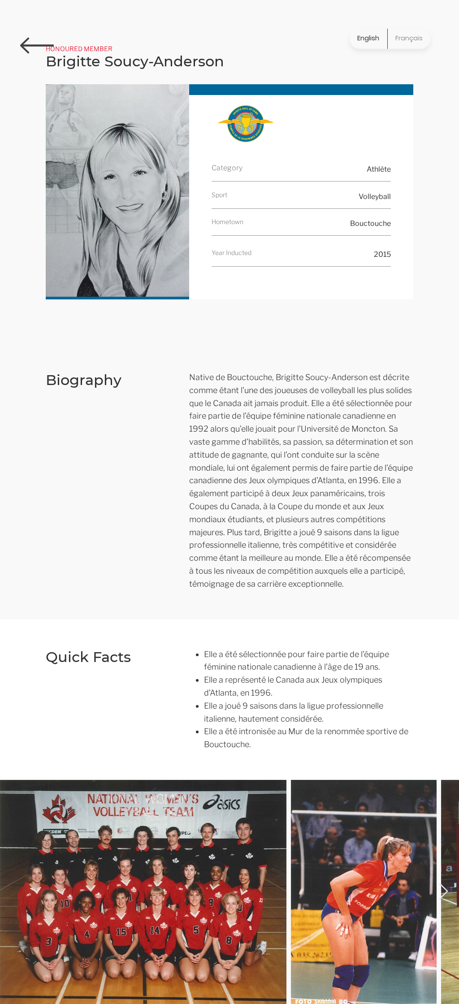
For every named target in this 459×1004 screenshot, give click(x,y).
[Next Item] (443, 891)
